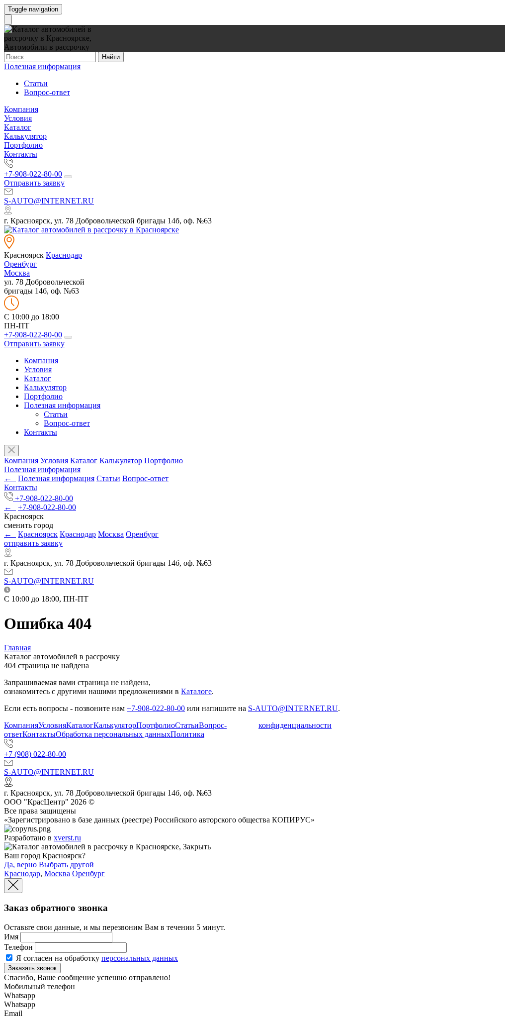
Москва (17, 273)
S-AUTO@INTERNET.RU (49, 201)
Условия (18, 118)
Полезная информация (42, 66)
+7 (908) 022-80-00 (35, 754)
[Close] (13, 885)
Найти (111, 57)
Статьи (36, 83)
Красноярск (38, 534)
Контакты (20, 154)
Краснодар (64, 255)
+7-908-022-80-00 (33, 174)
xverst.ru (67, 837)
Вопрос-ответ (47, 92)
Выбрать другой (66, 864)
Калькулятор (25, 136)
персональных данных (139, 958)
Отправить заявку (34, 183)
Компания (21, 109)
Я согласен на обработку (96, 958)
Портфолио (23, 145)
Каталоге (196, 691)
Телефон (18, 947)
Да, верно (20, 864)
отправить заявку (33, 543)
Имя (11, 936)
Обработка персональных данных (113, 734)
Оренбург (20, 264)
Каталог (17, 127)
